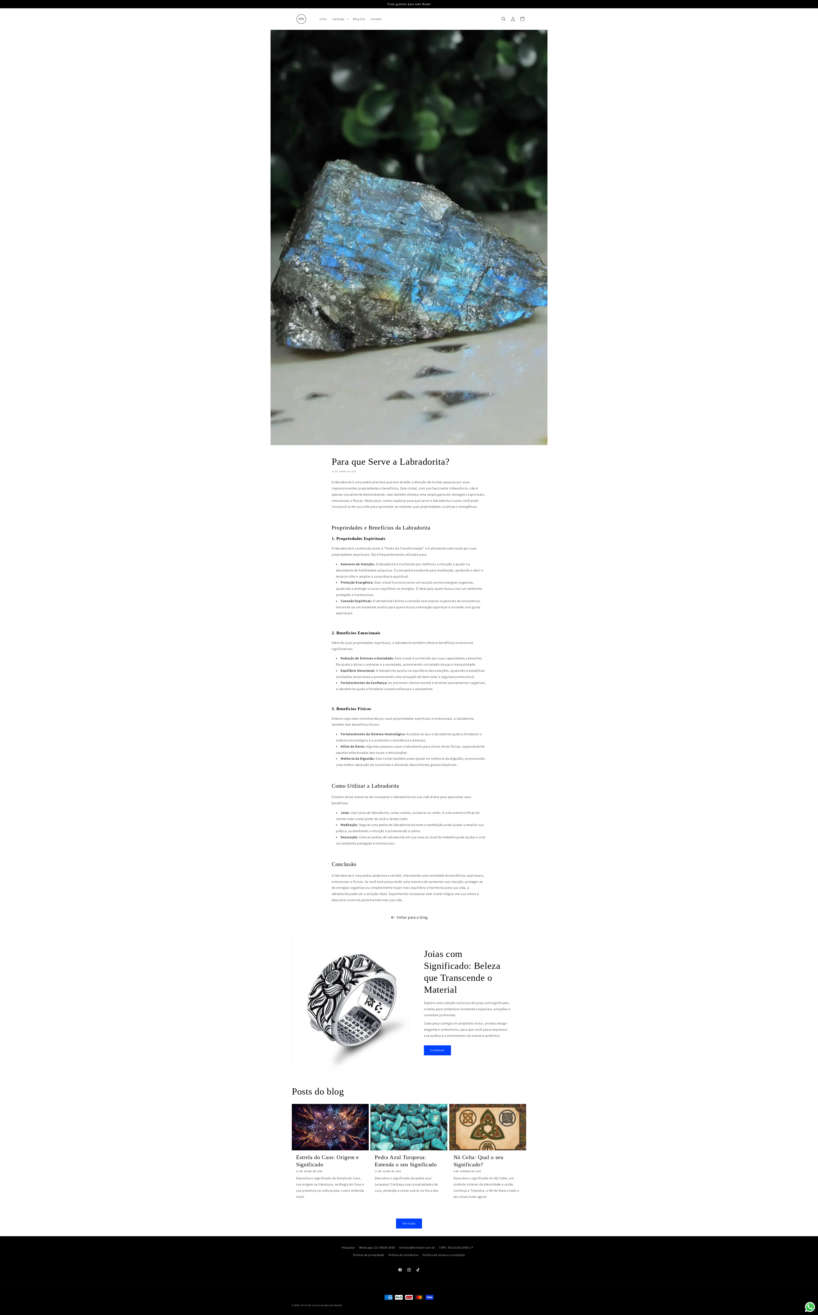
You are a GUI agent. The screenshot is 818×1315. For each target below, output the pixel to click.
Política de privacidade (368, 1255)
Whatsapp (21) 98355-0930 (377, 1247)
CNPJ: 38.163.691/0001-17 (456, 1247)
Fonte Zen (306, 1305)
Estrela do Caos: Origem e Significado (327, 1161)
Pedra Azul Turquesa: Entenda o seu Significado (406, 1161)
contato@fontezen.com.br (417, 1247)
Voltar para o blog (412, 917)
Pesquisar (348, 1247)
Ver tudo (409, 1223)
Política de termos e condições (444, 1255)
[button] (340, 18)
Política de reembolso (403, 1255)
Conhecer (437, 1050)
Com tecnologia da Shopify (327, 1305)
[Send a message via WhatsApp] (810, 1307)
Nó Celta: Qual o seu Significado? (478, 1161)
